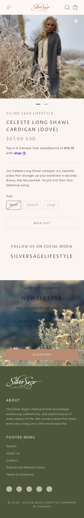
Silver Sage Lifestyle (29, 113)
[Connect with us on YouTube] (39, 489)
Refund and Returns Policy (25, 467)
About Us (12, 453)
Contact (12, 460)
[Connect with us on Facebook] (19, 489)
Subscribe (41, 354)
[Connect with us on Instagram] (9, 489)
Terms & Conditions (20, 474)
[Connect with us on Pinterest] (29, 489)
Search (11, 446)
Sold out (42, 223)
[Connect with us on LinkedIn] (49, 489)
